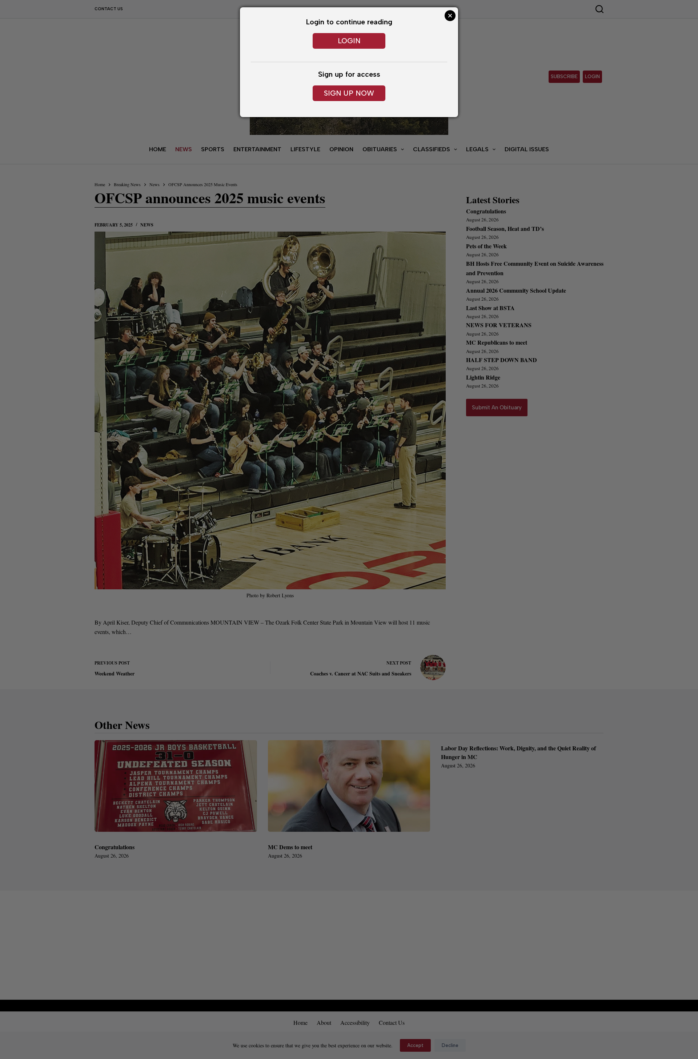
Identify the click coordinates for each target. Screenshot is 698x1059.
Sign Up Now (349, 93)
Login (349, 40)
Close (450, 15)
